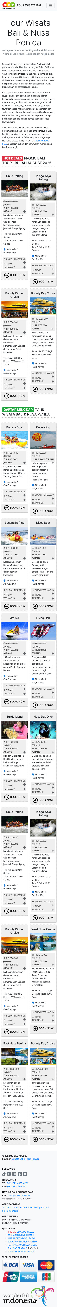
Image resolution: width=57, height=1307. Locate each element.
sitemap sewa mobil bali (21, 1251)
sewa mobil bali (21, 1231)
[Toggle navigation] (50, 5)
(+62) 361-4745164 (16, 1186)
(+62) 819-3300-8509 (19, 1195)
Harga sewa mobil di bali (22, 1238)
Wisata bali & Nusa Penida (22, 1241)
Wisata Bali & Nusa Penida (25, 1158)
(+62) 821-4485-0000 (17, 1183)
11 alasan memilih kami (20, 1235)
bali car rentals (17, 1248)
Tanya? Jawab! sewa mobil (22, 1244)
